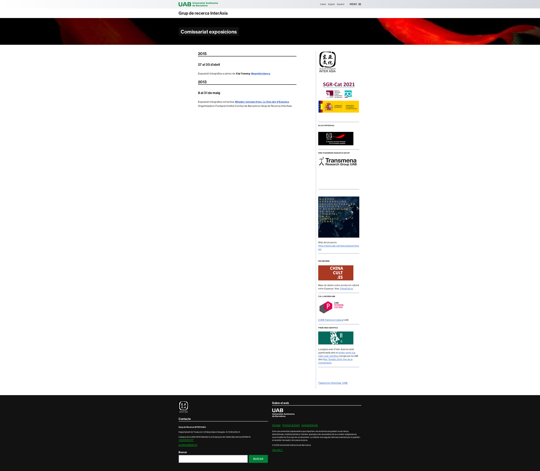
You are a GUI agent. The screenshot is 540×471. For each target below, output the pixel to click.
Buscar (183, 452)
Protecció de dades (291, 425)
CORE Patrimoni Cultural (330, 320)
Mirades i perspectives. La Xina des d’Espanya (262, 101)
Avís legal (276, 425)
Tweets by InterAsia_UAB (333, 383)
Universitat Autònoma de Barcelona (198, 4)
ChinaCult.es (346, 288)
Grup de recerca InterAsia (203, 13)
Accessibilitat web (310, 425)
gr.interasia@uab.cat (188, 445)
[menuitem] (323, 4)
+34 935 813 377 (186, 440)
